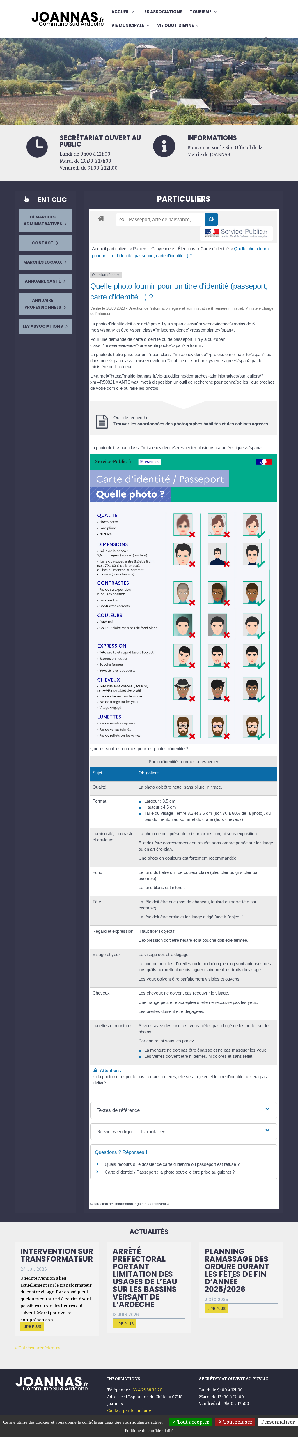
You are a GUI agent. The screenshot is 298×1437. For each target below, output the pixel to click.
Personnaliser (278, 1422)
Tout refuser (237, 1422)
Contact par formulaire (129, 1410)
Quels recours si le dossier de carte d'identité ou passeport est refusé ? (172, 1164)
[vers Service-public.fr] (236, 233)
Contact (43, 243)
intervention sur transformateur (56, 1255)
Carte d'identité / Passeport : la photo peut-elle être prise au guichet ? (170, 1172)
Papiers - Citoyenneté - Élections (164, 248)
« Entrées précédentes (37, 1347)
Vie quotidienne (175, 25)
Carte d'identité (215, 248)
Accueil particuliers (110, 248)
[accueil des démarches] (101, 218)
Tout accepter (192, 1422)
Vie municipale (127, 25)
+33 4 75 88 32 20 (146, 1389)
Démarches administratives (43, 220)
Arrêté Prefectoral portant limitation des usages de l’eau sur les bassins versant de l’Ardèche (145, 1278)
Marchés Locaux (42, 262)
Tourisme (201, 12)
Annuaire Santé (43, 281)
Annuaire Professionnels (42, 303)
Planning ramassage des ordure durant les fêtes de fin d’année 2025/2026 (237, 1270)
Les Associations (162, 12)
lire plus (32, 1327)
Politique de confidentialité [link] (149, 1430)
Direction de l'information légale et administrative (132, 1204)
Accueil (120, 12)
